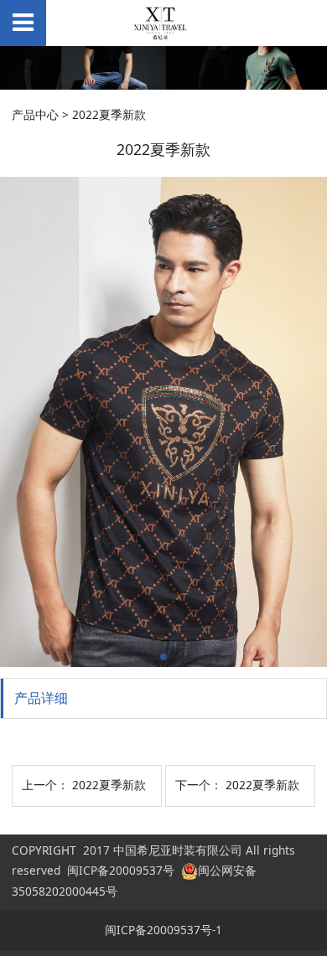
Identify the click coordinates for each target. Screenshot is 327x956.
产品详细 (41, 698)
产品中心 (35, 114)
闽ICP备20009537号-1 (163, 930)
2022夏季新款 (109, 785)
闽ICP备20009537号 (120, 870)
